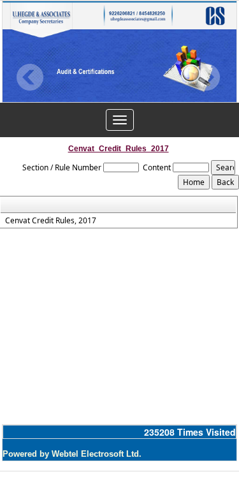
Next (206, 77)
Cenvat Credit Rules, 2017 (50, 221)
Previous (30, 77)
